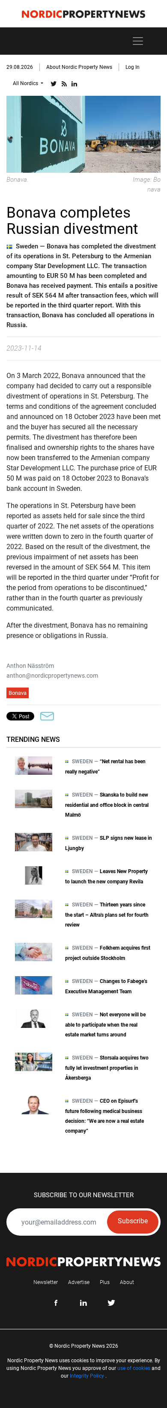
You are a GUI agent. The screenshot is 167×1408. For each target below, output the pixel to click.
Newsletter (45, 1282)
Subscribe (133, 1221)
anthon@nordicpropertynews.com (52, 675)
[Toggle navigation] (137, 41)
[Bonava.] (83, 134)
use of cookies (133, 1368)
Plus (105, 1282)
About (127, 1282)
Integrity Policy (87, 1376)
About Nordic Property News (79, 67)
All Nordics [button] (26, 83)
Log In (132, 67)
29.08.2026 (19, 67)
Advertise (78, 1282)
